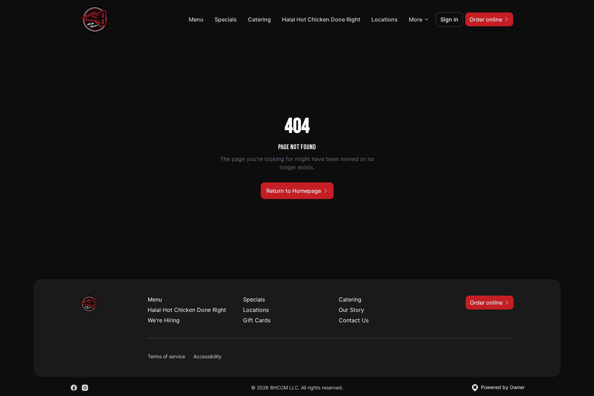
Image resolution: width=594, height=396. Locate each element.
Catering (259, 19)
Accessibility (207, 356)
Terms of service (166, 356)
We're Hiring (164, 320)
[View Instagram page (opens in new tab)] (85, 388)
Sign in (449, 19)
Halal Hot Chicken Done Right (321, 19)
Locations (384, 19)
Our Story (351, 309)
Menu (196, 19)
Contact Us (354, 320)
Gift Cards (256, 320)
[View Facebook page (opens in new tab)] (74, 388)
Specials (226, 19)
